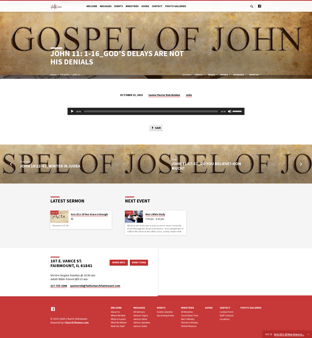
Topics (198, 74)
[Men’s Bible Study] (134, 217)
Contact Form (226, 311)
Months (254, 74)
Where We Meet (118, 315)
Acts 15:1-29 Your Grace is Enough (89, 214)
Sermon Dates (140, 326)
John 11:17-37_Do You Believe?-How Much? (206, 166)
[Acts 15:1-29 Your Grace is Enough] (59, 217)
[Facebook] (260, 6)
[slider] (238, 111)
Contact (157, 6)
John (189, 95)
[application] (156, 111)
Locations (224, 319)
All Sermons (139, 311)
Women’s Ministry (189, 322)
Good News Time (189, 315)
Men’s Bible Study (155, 214)
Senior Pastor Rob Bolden (164, 95)
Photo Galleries (175, 6)
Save (157, 128)
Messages (106, 6)
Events (118, 6)
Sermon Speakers (141, 322)
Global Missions (188, 326)
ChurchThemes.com (76, 322)
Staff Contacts (227, 315)
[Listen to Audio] (72, 219)
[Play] (72, 111)
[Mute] (229, 111)
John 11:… (78, 74)
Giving (145, 6)
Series (212, 74)
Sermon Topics (140, 315)
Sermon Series (140, 319)
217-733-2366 (58, 285)
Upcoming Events (165, 315)
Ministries (132, 6)
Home (53, 74)
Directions (139, 262)
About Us (115, 311)
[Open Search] (252, 6)
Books (224, 74)
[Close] (308, 334)
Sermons (64, 74)
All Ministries (187, 311)
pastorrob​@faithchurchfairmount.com (95, 285)
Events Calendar (165, 311)
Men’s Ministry (187, 319)
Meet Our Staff (118, 326)
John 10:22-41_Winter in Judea (50, 166)
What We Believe (119, 322)
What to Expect (118, 319)
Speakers (238, 74)
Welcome (91, 6)
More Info (118, 262)
